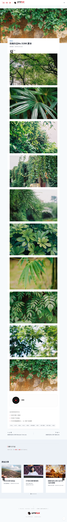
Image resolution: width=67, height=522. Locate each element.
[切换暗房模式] (63, 518)
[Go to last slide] (4, 478)
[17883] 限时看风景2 (32, 481)
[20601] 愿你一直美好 (16, 415)
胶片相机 (48, 425)
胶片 (37, 425)
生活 (23, 425)
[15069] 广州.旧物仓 (15, 418)
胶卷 (27, 425)
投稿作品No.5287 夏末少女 (52, 433)
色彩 (53, 425)
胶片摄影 (43, 425)
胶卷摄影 (33, 425)
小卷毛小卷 (30, 483)
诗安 (12, 46)
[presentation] (11, 471)
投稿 (19, 425)
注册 (19, 449)
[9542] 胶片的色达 (9, 481)
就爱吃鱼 (7, 483)
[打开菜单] (64, 3)
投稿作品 (11, 40)
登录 (16, 449)
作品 (11, 425)
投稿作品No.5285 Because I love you (17, 433)
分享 (15, 425)
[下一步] (63, 478)
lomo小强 (52, 485)
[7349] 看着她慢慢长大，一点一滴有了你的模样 (21, 421)
